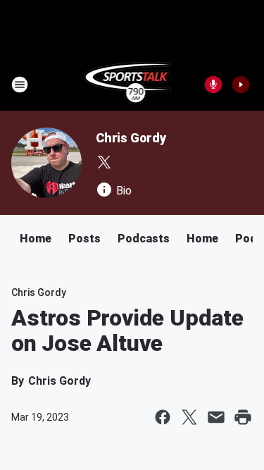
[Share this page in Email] (216, 417)
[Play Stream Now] (240, 84)
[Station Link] (128, 84)
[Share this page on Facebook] (162, 417)
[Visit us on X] (104, 162)
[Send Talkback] (213, 84)
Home (35, 238)
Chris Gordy (131, 137)
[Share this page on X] (189, 417)
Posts (84, 238)
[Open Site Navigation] (19, 84)
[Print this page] (243, 417)
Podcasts (144, 238)
